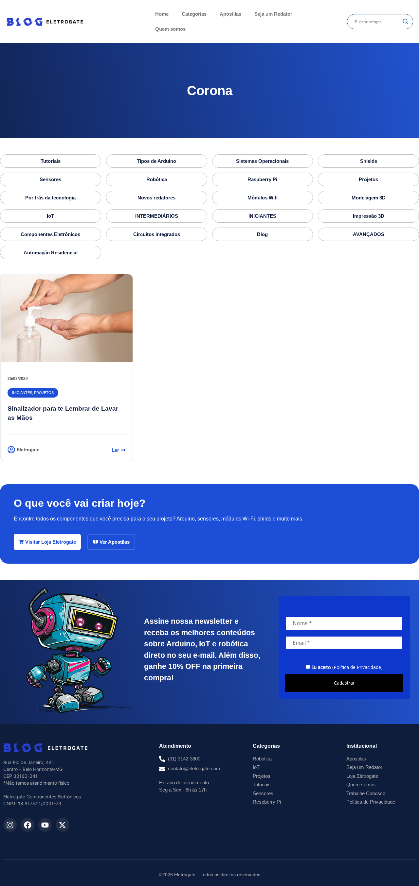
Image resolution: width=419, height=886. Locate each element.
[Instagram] (10, 824)
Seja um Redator (273, 14)
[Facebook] (27, 824)
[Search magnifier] (405, 21)
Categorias (194, 14)
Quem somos (170, 29)
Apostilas (230, 14)
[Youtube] (45, 824)
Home (162, 14)
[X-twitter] (62, 824)
